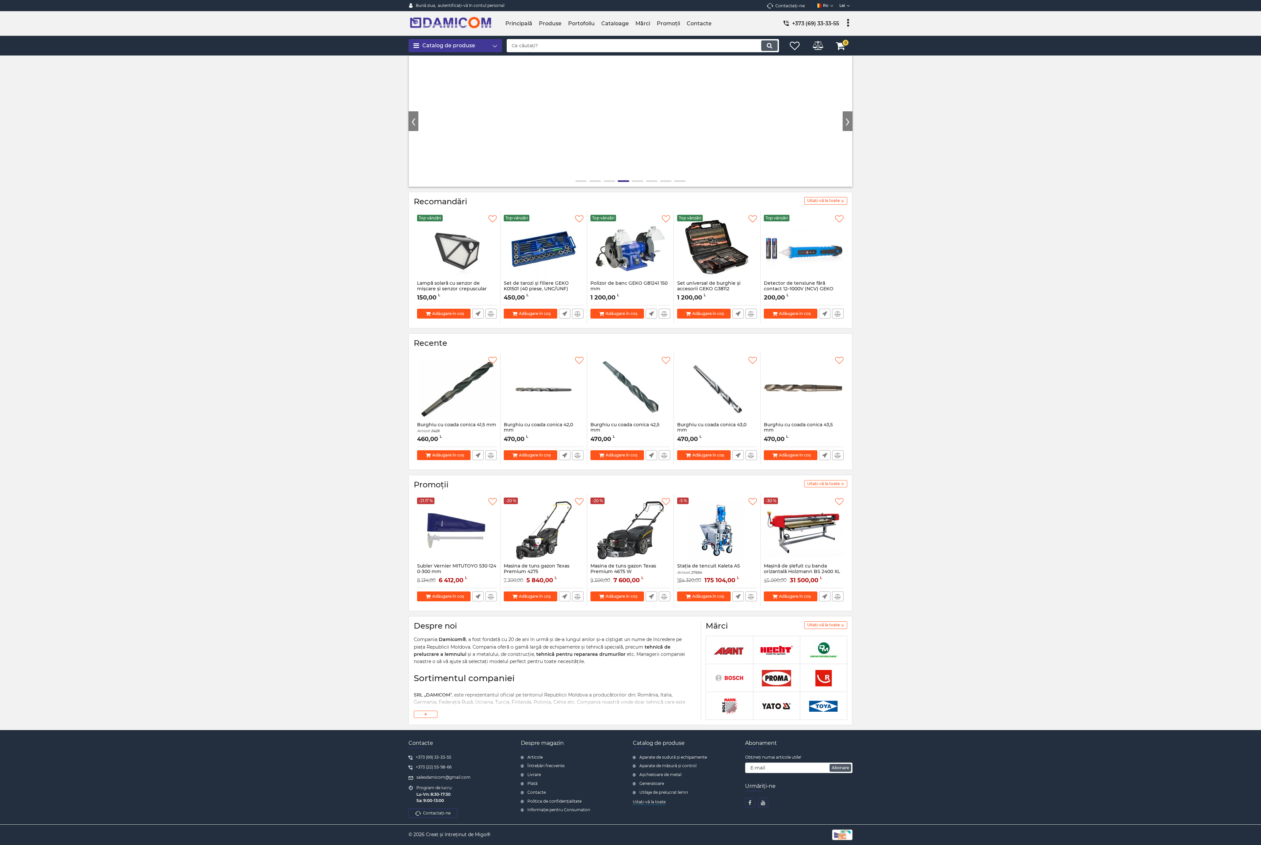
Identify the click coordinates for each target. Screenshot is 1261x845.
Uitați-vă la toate (649, 801)
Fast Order (478, 314)
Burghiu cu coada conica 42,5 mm (624, 430)
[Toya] (823, 706)
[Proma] (776, 678)
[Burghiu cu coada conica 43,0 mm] (717, 389)
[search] (769, 45)
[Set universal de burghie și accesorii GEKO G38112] (717, 247)
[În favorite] (492, 219)
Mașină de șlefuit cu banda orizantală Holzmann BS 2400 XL (802, 568)
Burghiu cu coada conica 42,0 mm (538, 430)
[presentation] (413, 121)
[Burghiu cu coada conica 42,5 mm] (630, 389)
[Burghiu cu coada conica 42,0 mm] (544, 389)
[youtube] (763, 803)
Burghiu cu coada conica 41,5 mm (456, 428)
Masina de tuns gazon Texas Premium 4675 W (623, 571)
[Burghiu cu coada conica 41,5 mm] (457, 389)
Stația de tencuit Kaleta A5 (708, 569)
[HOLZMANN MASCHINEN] (729, 706)
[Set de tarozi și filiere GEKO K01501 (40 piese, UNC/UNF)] (544, 247)
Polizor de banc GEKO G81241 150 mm (629, 289)
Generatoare (651, 783)
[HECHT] (776, 650)
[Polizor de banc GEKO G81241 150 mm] (630, 247)
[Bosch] (729, 678)
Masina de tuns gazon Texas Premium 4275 (536, 571)
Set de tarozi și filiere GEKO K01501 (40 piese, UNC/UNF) (536, 289)
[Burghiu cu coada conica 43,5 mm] (804, 389)
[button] (581, 181)
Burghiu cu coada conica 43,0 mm (711, 430)
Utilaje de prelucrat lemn (663, 792)
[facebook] (750, 803)
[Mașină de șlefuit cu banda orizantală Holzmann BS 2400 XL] (804, 530)
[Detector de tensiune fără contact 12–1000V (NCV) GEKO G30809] (804, 247)
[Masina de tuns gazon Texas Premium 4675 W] (630, 530)
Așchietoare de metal (660, 774)
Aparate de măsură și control (668, 765)
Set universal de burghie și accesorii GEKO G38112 (709, 289)
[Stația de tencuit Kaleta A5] (717, 530)
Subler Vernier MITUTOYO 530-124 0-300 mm (456, 571)
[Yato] (776, 706)
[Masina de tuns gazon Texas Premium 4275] (544, 530)
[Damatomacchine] (823, 650)
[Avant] (729, 650)
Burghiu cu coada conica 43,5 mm (798, 430)
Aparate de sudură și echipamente (673, 757)
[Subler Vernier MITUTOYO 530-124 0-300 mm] (457, 530)
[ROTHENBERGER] (823, 678)
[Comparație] (491, 314)
